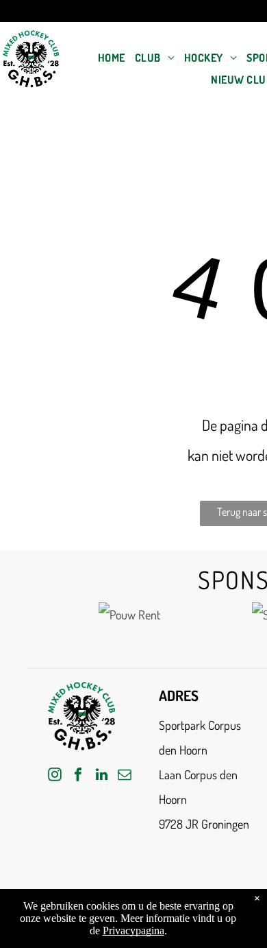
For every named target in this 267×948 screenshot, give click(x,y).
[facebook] (78, 776)
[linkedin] (101, 776)
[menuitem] (111, 58)
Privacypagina (133, 930)
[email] (124, 776)
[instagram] (54, 776)
